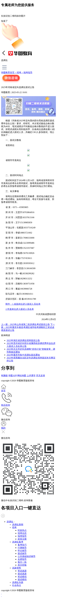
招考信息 (22, 533)
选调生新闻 (17, 524)
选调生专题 (17, 582)
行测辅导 (22, 547)
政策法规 (22, 539)
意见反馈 (40, 375)
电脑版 (4, 375)
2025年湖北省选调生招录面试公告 (23, 340)
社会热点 (16, 585)
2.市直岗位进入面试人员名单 (20, 309)
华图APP (12, 375)
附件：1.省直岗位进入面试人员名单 (23, 304)
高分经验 (22, 565)
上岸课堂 (31, 375)
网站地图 (21, 375)
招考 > (20, 72)
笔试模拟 (22, 576)
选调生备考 (17, 542)
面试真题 (22, 574)
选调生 (10, 521)
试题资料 (16, 568)
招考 (14, 527)
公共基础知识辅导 (26, 556)
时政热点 (22, 530)
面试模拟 (22, 579)
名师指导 (22, 559)
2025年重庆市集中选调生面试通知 (23, 355)
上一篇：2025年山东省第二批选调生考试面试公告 (25, 324)
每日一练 (22, 562)
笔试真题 (22, 571)
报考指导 (28, 72)
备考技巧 (22, 545)
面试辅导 (22, 553)
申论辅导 (22, 550)
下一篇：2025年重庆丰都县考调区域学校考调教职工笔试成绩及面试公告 (28, 327)
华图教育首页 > (9, 72)
